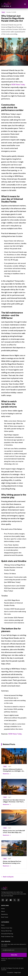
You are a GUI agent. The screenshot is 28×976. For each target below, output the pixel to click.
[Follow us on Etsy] (18, 900)
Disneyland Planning (7, 933)
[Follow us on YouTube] (10, 900)
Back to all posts (8, 877)
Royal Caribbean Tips (7, 936)
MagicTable (17, 972)
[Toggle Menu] (25, 4)
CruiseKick (10, 972)
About (3, 911)
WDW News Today (18, 85)
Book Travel (4, 917)
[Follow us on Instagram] (2, 900)
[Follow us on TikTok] (6, 900)
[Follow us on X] (14, 900)
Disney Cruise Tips (6, 928)
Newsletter (4, 914)
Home (3, 908)
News (3, 12)
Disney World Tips (6, 931)
